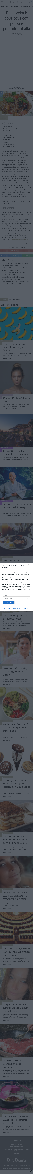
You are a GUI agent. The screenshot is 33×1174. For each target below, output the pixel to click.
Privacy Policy (25, 608)
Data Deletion (7, 608)
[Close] (29, 566)
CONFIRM (9, 602)
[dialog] (16, 587)
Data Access (16, 608)
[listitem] (16, 594)
